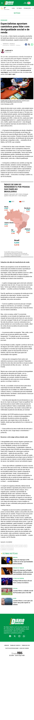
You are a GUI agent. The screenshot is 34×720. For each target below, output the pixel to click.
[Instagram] (19, 636)
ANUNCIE (6, 645)
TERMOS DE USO (26, 645)
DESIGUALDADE (9, 546)
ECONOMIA (10, 549)
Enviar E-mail (8, 52)
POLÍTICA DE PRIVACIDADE (11, 648)
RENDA (2, 546)
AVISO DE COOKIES (24, 648)
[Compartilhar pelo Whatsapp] (32, 44)
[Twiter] (15, 636)
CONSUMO (3, 549)
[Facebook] (10, 636)
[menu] (2, 3)
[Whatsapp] (24, 636)
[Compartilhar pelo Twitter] (29, 44)
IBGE (25, 546)
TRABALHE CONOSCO (15, 645)
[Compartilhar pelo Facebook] (26, 44)
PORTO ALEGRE (19, 546)
